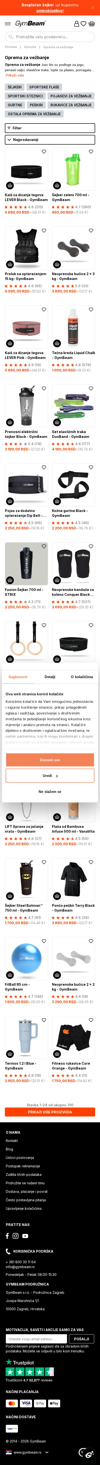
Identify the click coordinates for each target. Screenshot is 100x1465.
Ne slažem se (50, 791)
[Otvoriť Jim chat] (89, 1454)
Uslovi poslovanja (20, 1157)
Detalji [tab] (50, 676)
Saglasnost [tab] (18, 676)
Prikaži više (15, 75)
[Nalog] (77, 24)
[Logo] (31, 24)
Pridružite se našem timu (25, 1183)
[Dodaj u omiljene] (44, 151)
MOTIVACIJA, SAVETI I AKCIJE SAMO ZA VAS (45, 1330)
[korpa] (91, 24)
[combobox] (50, 37)
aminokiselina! (50, 10)
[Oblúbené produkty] (83, 24)
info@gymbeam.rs (20, 1267)
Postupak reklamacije (23, 1166)
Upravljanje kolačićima (24, 1208)
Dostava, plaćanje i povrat (27, 1191)
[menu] (8, 24)
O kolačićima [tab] (82, 676)
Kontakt (12, 1141)
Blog (9, 1149)
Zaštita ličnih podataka (24, 1174)
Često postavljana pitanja (26, 1200)
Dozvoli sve (50, 760)
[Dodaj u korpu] (10, 185)
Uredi (47, 776)
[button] (50, 8)
